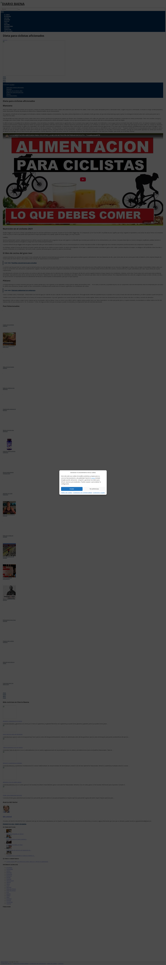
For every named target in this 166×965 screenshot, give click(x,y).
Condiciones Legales (99, 492)
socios (93, 478)
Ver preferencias (94, 489)
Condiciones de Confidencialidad (82, 492)
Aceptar (72, 489)
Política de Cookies (66, 492)
